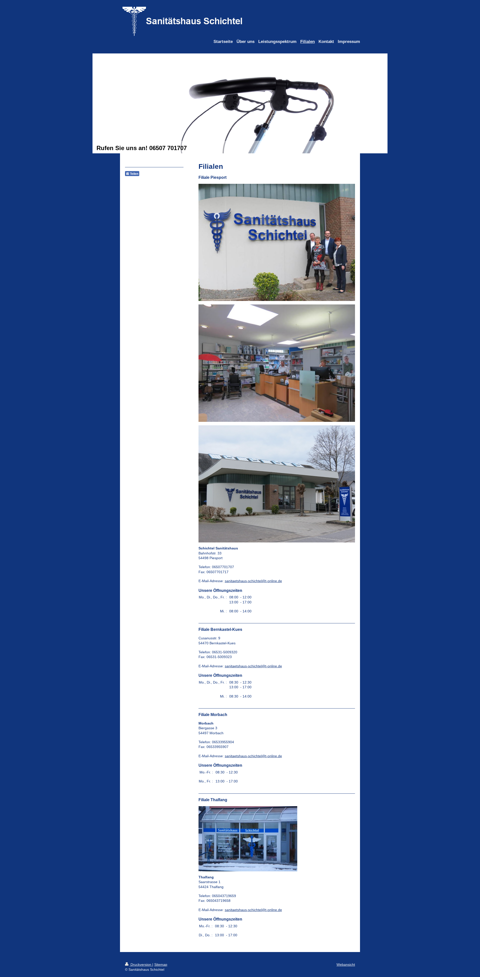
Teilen (133, 174)
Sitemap (160, 965)
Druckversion (141, 965)
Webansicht (345, 965)
